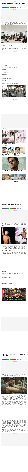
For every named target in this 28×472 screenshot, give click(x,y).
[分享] (4, 7)
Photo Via (4, 97)
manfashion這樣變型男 (14, 1)
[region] (15, 15)
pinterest (14, 7)
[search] (27, 1)
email (19, 7)
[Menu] (1, 1)
